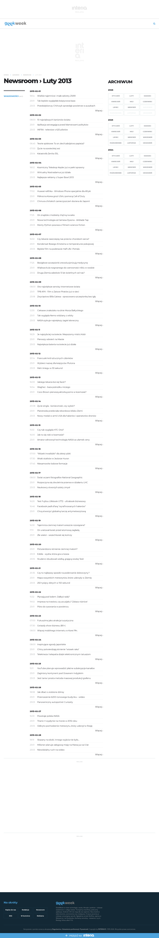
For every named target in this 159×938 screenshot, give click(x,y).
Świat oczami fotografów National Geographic (59, 477)
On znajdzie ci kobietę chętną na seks (56, 215)
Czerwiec (147, 102)
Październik (116, 143)
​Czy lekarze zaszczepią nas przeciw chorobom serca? (63, 239)
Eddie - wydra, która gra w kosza (53, 554)
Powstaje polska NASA (48, 716)
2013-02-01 (35, 91)
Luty (131, 96)
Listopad (131, 143)
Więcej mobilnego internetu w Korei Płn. (57, 630)
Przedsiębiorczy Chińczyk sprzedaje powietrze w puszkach (66, 106)
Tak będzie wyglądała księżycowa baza (56, 101)
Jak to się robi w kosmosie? (50, 435)
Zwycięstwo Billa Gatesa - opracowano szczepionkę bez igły (66, 296)
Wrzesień (147, 137)
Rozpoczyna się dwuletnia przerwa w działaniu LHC (62, 482)
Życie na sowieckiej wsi (48, 148)
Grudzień (147, 143)
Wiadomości (13, 96)
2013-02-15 (35, 425)
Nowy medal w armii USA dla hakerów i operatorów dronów (66, 416)
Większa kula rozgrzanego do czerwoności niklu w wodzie (65, 268)
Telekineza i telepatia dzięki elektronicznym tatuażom (64, 654)
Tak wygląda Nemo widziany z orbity (55, 315)
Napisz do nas (10, 910)
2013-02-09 (35, 282)
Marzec (147, 96)
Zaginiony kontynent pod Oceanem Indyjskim (60, 673)
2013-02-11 (35, 330)
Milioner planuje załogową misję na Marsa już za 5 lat (63, 745)
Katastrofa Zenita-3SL (47, 153)
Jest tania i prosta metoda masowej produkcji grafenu (64, 678)
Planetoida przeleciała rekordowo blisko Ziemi (60, 411)
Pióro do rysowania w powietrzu (53, 607)
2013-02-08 (35, 258)
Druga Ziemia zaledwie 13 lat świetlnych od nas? (61, 273)
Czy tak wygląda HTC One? (50, 430)
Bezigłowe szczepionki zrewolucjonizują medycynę (62, 263)
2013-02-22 (35, 592)
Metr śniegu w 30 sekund (50, 368)
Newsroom (40, 910)
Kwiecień (115, 102)
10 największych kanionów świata (53, 120)
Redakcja (25, 910)
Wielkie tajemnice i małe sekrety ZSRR (56, 96)
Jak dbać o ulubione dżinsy (50, 692)
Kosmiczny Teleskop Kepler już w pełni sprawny (60, 167)
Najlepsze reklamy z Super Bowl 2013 (55, 177)
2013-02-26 (35, 687)
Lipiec (116, 107)
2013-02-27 (35, 711)
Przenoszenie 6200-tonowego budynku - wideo (61, 697)
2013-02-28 (35, 735)
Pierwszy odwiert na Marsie (50, 339)
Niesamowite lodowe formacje (52, 463)
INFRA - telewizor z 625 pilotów (52, 130)
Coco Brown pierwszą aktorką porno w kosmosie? (61, 392)
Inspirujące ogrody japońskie (51, 644)
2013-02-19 (35, 520)
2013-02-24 (35, 640)
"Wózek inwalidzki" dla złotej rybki (54, 453)
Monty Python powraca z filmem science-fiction (61, 225)
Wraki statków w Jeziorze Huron (53, 458)
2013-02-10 (35, 306)
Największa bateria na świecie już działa (56, 344)
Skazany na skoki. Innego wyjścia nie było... (58, 740)
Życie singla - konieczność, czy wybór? (56, 406)
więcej (98, 110)
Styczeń (116, 96)
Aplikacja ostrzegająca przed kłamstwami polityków (62, 125)
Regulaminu (56, 929)
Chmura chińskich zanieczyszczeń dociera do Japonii (63, 201)
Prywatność (84, 929)
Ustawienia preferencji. (70, 929)
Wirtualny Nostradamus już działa (54, 172)
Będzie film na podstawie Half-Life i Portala (58, 249)
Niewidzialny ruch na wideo (50, 750)
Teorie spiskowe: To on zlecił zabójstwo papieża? (60, 143)
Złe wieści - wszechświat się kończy (54, 535)
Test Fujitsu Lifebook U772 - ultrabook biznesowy (61, 501)
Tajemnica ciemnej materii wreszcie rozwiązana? (61, 525)
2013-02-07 (35, 234)
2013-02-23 (35, 616)
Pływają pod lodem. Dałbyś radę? (53, 597)
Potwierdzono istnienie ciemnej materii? (57, 549)
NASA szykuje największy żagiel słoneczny (58, 320)
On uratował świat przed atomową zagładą (58, 530)
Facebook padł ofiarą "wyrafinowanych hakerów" (61, 506)
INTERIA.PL (102, 929)
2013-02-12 (35, 353)
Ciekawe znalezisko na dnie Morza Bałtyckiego (60, 310)
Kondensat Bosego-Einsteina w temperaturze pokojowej (65, 244)
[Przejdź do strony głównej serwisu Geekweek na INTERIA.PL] (15, 24)
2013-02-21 (35, 568)
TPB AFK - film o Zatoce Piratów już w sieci (58, 292)
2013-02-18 (35, 496)
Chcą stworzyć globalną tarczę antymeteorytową (61, 511)
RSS (10, 916)
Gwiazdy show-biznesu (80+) (51, 625)
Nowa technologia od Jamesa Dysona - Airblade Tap (63, 220)
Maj (131, 102)
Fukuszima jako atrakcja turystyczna (55, 620)
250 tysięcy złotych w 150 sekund (53, 583)
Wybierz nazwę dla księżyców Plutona (56, 363)
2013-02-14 (35, 401)
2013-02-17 (35, 473)
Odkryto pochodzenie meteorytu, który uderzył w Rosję (64, 726)
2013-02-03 (35, 139)
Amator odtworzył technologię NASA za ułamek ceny (63, 440)
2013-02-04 (35, 163)
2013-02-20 (35, 544)
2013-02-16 (35, 449)
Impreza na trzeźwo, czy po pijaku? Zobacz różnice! (62, 602)
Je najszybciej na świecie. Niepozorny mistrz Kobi (61, 334)
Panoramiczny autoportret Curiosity (55, 702)
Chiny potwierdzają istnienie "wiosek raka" (58, 649)
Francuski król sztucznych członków (55, 358)
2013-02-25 (35, 663)
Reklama (40, 916)
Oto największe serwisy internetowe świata (58, 287)
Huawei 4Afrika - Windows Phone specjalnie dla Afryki (64, 191)
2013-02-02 (35, 115)
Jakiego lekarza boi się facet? (51, 382)
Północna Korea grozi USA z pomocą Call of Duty (61, 196)
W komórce (25, 916)
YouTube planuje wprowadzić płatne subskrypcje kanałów (66, 668)
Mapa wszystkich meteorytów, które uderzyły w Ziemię (64, 578)
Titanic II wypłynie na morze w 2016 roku (57, 721)
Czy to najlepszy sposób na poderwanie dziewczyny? (63, 573)
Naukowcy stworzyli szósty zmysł (53, 487)
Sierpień (132, 107)
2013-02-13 (35, 377)
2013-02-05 (35, 186)
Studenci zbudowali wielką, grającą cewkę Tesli (60, 559)
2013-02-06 (35, 210)
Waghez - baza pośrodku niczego (53, 387)
